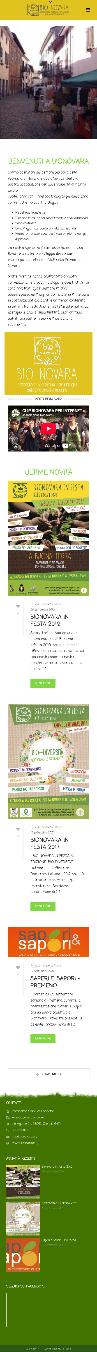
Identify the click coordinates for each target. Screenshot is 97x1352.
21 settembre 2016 (42, 971)
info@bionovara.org (24, 1137)
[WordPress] (48, 10)
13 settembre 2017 (41, 833)
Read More (43, 683)
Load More (52, 1074)
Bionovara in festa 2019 (49, 620)
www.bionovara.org (24, 1143)
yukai (37, 604)
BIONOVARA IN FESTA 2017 (49, 844)
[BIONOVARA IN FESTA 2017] (48, 761)
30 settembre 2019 (42, 610)
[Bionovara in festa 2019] (48, 538)
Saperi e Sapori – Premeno (55, 982)
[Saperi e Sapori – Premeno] (48, 942)
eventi (49, 604)
